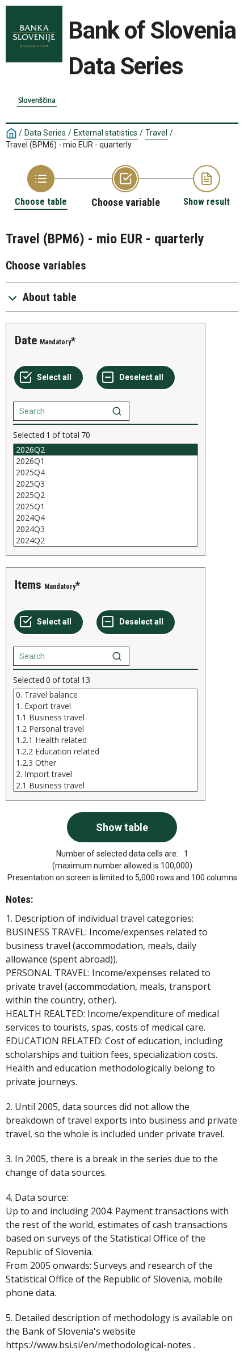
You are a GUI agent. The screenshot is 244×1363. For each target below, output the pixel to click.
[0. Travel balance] (105, 695)
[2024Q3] (105, 529)
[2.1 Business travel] (105, 785)
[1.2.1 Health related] (105, 740)
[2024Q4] (105, 518)
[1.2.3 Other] (105, 763)
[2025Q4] (105, 472)
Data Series (45, 132)
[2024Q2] (105, 540)
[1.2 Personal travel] (105, 729)
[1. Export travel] (105, 706)
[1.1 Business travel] (105, 717)
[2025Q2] (105, 495)
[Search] (116, 411)
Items (28, 585)
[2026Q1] (105, 461)
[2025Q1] (105, 506)
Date (26, 340)
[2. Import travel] (105, 774)
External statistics (105, 132)
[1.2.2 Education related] (105, 751)
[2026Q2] (105, 449)
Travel (156, 132)
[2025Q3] (105, 484)
